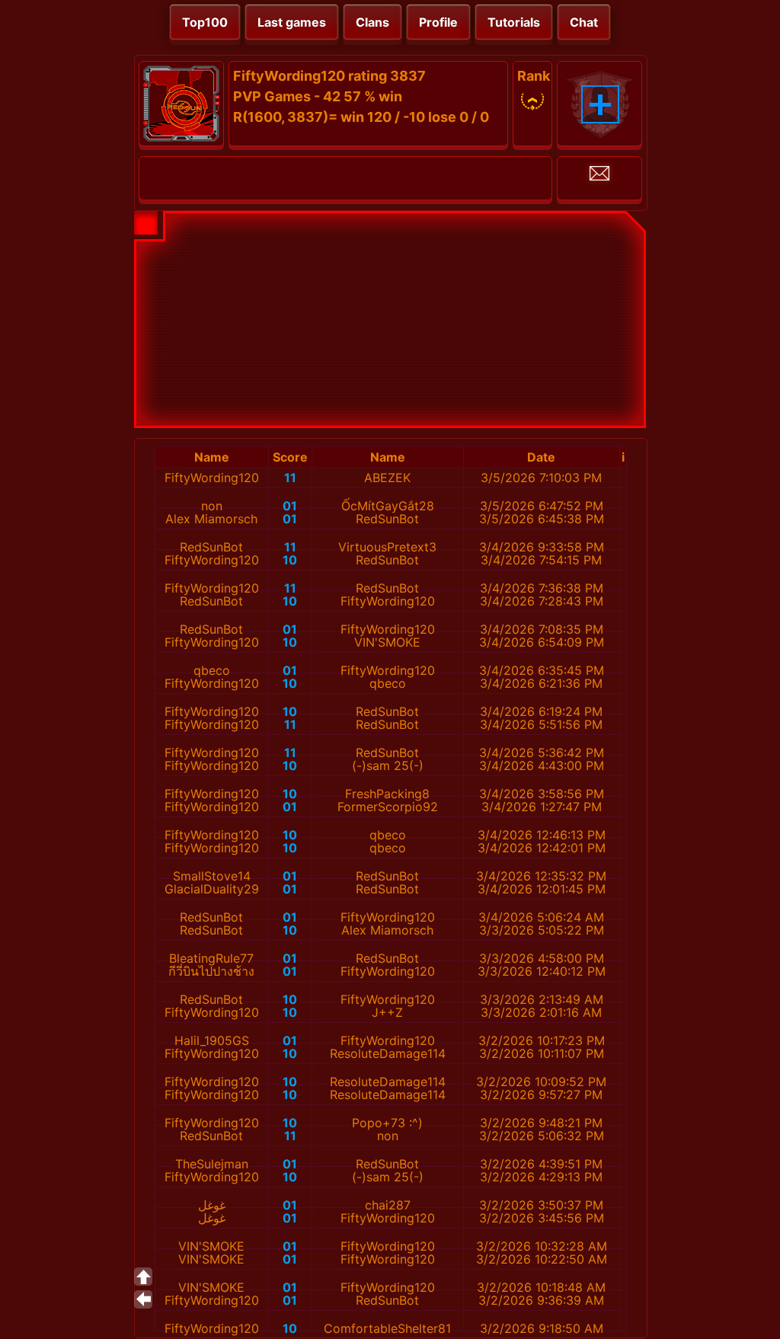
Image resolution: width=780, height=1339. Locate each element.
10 (290, 559)
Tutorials (514, 22)
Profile (438, 22)
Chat (584, 22)
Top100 (205, 22)
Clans (372, 22)
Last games (291, 22)
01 (290, 505)
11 (290, 477)
